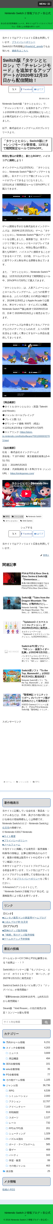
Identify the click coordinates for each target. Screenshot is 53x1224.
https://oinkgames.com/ (22, 473)
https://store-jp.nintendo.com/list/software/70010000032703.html (26, 436)
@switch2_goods (34, 46)
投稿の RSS (8, 1189)
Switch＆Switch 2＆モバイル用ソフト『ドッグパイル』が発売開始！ (26, 987)
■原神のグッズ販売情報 (14, 930)
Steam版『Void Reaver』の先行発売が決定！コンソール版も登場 (24, 1010)
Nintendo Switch (34, 517)
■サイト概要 (9, 836)
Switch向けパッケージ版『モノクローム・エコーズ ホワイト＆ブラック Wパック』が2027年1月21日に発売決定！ (26, 973)
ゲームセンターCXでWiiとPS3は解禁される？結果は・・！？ (25, 960)
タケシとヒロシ (11, 521)
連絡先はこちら (20, 50)
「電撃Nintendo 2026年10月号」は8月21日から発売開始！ (26, 999)
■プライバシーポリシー (14, 840)
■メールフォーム (11, 844)
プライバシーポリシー (23, 42)
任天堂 (5, 827)
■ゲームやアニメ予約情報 (16, 939)
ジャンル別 (18, 517)
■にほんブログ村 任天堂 (15, 922)
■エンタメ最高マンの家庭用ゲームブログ (24, 917)
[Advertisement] (26, 750)
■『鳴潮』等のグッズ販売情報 (18, 935)
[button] (46, 1022)
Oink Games (27, 521)
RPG (7, 517)
